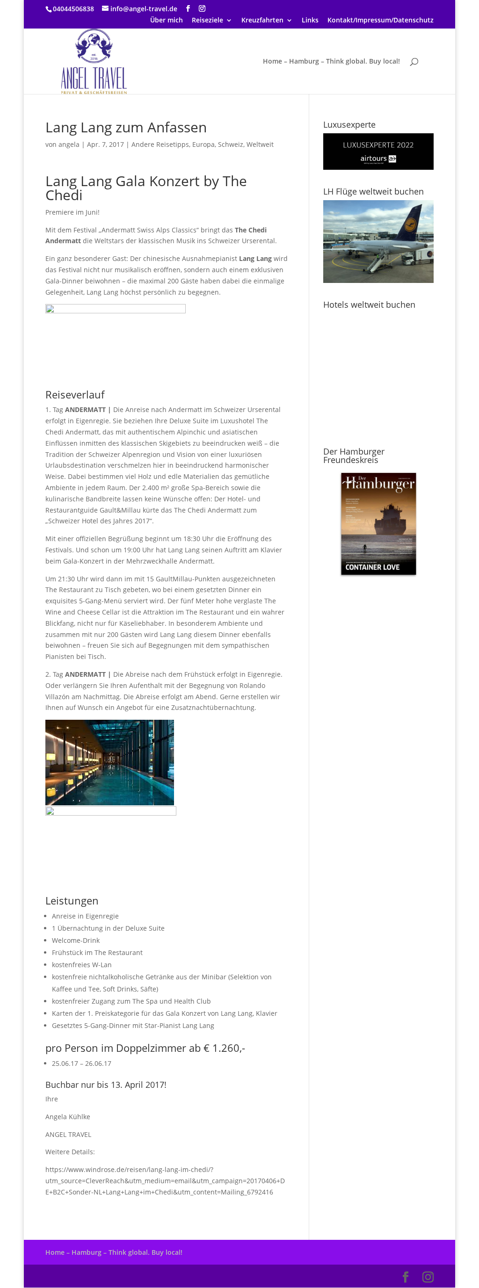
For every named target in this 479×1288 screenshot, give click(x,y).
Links (310, 20)
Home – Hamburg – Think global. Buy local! (331, 61)
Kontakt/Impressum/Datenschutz (380, 20)
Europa (203, 144)
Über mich (166, 20)
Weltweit (260, 144)
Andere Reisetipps (160, 144)
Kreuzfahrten (262, 20)
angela (69, 144)
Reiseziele (207, 20)
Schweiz (230, 144)
